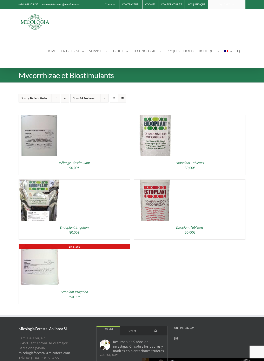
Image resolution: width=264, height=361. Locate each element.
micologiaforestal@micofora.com (61, 4)
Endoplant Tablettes (190, 163)
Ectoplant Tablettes (189, 227)
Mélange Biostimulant (74, 163)
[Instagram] (176, 338)
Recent (132, 331)
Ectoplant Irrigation (74, 292)
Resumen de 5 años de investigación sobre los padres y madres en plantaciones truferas (138, 346)
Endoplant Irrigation (74, 227)
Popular (108, 328)
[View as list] (122, 98)
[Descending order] (65, 98)
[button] (238, 51)
